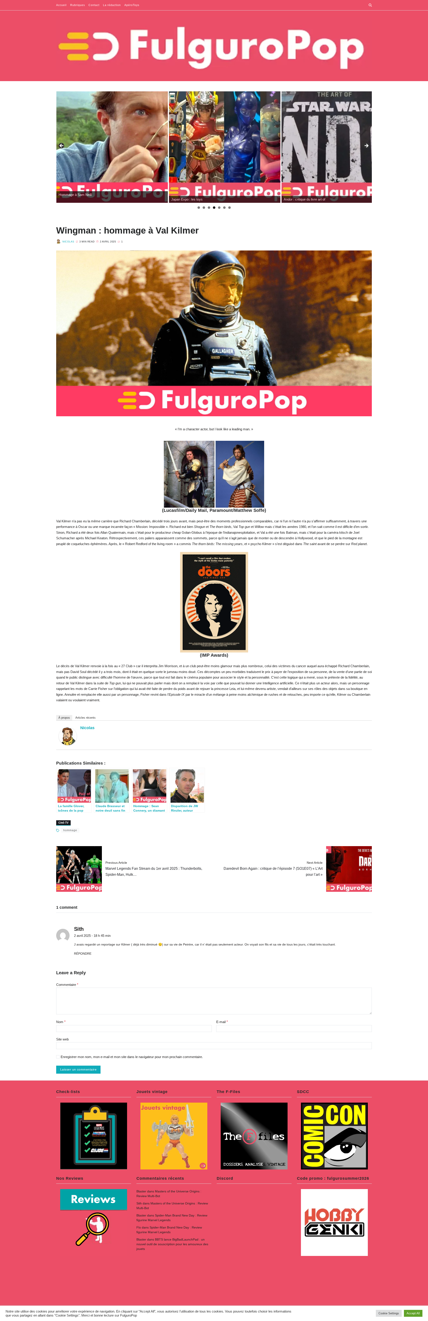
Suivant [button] (366, 146)
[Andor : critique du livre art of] (224, 147)
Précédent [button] (61, 146)
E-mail (222, 1022)
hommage (70, 830)
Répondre (82, 953)
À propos (64, 717)
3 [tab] (209, 207)
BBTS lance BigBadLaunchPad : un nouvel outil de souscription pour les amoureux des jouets (172, 1244)
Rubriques (77, 5)
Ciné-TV (63, 822)
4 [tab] (214, 207)
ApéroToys (131, 5)
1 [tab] (199, 207)
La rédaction (112, 5)
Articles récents (85, 717)
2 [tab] (204, 207)
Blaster (141, 1191)
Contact (93, 5)
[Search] (370, 5)
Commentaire (67, 985)
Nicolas (68, 241)
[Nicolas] (68, 736)
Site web (62, 1039)
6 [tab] (224, 207)
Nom (61, 1022)
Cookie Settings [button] (389, 1313)
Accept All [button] (413, 1313)
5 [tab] (219, 207)
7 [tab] (229, 207)
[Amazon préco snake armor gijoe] (337, 147)
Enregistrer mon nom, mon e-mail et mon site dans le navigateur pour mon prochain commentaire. (132, 1057)
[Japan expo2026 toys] (112, 147)
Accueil (61, 5)
